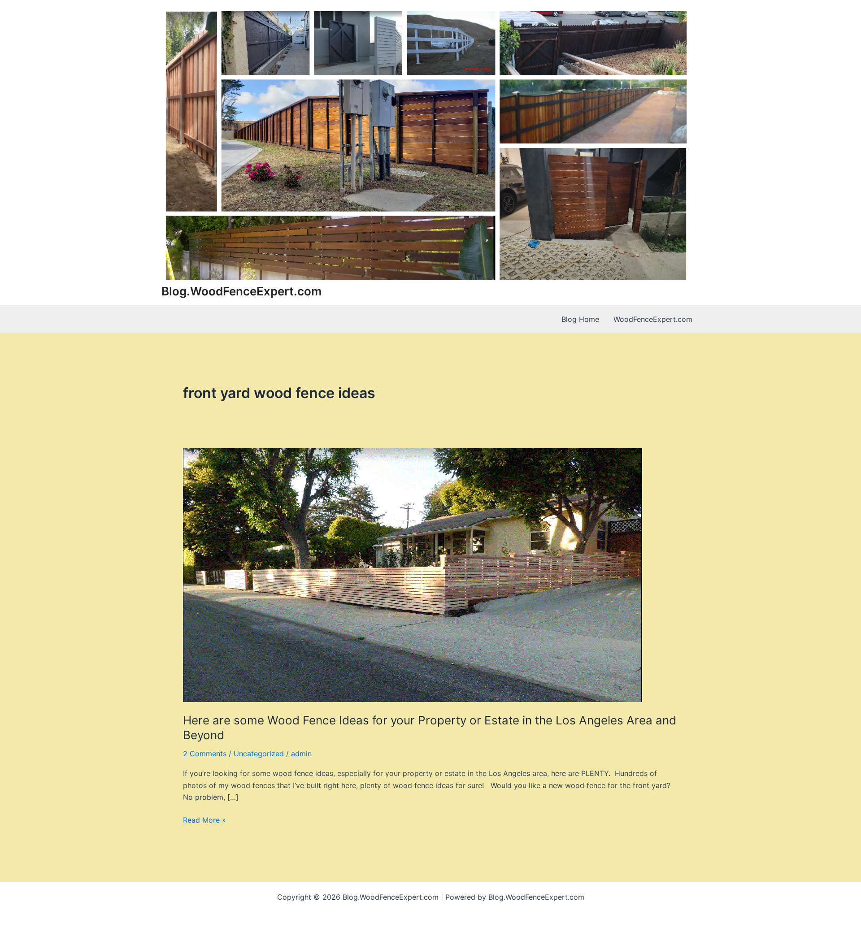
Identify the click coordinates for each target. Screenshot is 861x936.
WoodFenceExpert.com (652, 319)
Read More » (204, 820)
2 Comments (204, 753)
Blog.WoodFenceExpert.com (241, 291)
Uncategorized (259, 753)
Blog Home (580, 319)
